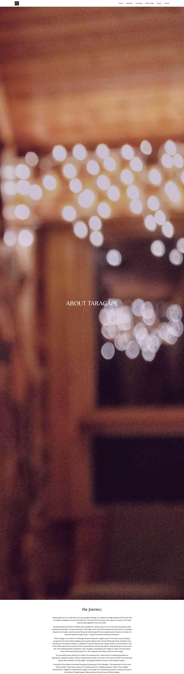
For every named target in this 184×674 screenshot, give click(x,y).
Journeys (138, 3)
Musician (129, 3)
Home (121, 3)
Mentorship (149, 3)
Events (166, 3)
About (159, 3)
